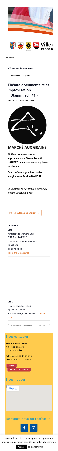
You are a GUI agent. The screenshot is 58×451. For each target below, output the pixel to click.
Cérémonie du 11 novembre (20, 325)
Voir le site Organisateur (19, 252)
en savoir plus (35, 446)
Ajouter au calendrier (25, 212)
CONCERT (44, 325)
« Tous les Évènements (21, 68)
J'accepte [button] (21, 447)
